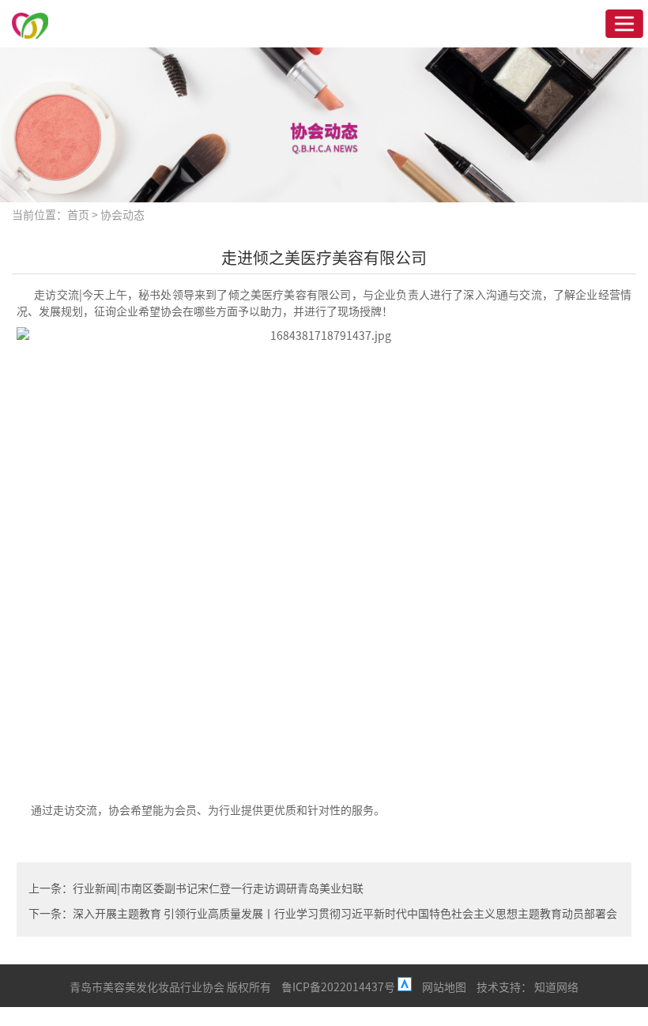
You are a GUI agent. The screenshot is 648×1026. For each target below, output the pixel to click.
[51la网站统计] (404, 986)
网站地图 (444, 986)
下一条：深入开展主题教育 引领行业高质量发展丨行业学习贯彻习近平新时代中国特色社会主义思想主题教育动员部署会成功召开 (322, 915)
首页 (78, 214)
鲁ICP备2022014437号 (339, 986)
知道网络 (556, 986)
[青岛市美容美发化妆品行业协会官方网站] (30, 23)
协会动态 (122, 214)
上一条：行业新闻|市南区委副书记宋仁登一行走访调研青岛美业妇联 (196, 888)
